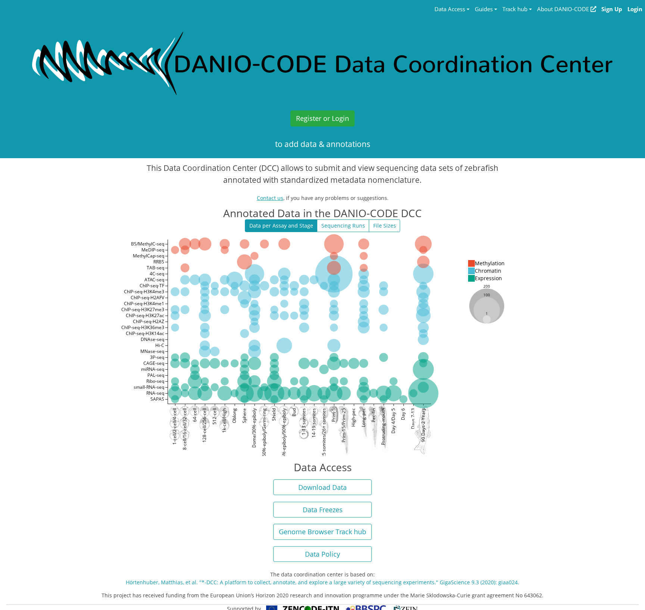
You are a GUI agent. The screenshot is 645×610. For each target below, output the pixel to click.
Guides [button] (484, 9)
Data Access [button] (449, 9)
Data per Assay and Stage (281, 225)
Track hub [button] (514, 9)
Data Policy (322, 554)
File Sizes (384, 225)
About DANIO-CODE (564, 9)
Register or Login (322, 118)
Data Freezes (323, 509)
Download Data (322, 487)
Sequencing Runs (343, 225)
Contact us (270, 197)
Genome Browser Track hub (322, 531)
